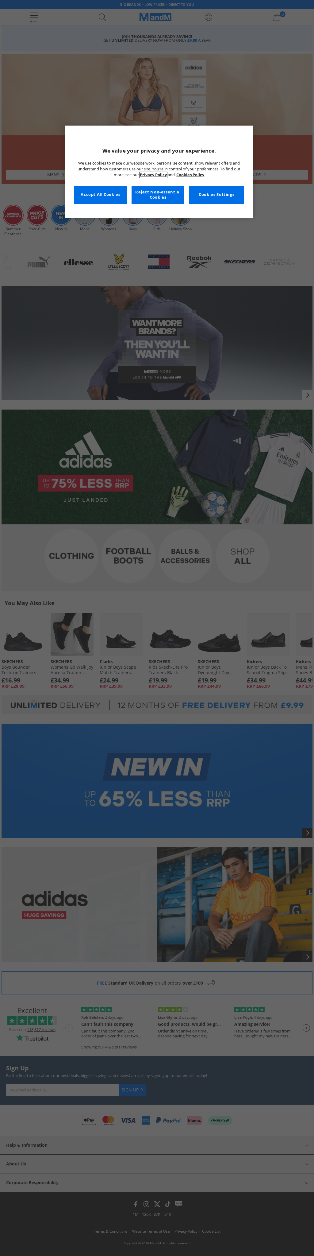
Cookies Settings (216, 194)
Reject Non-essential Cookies (158, 194)
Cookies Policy (190, 174)
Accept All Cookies (100, 194)
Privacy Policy (153, 174)
